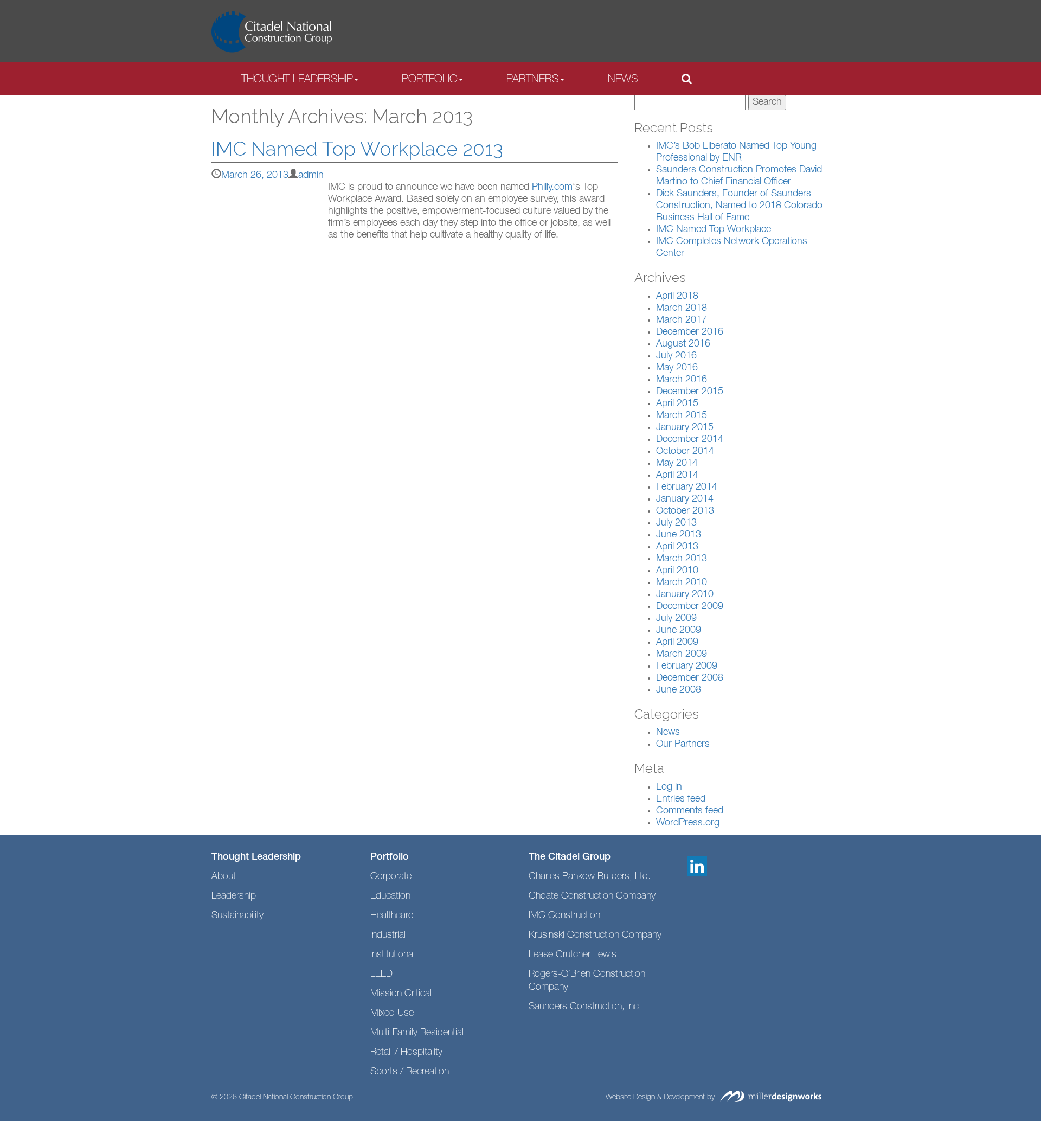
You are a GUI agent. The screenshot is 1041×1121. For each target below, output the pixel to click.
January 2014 (685, 499)
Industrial (388, 935)
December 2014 (689, 440)
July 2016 (676, 356)
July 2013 (676, 523)
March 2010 (681, 583)
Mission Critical (401, 994)
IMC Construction (564, 916)
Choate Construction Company (592, 896)
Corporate (391, 877)
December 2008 (689, 678)
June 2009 (678, 631)
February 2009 (686, 666)
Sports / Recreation (409, 1072)
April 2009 (677, 643)
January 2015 (685, 428)
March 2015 (681, 416)
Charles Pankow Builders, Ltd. (590, 877)
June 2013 (678, 535)
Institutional (392, 955)
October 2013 (685, 511)
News (668, 733)
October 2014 (685, 452)
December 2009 (689, 607)
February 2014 (686, 487)
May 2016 (677, 368)
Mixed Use (392, 1013)
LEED (381, 974)
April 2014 (677, 476)
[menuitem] (300, 79)
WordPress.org (687, 823)
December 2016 (689, 332)
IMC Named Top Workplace (713, 230)
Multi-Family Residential (417, 1033)
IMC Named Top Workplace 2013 (357, 148)
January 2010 (685, 595)
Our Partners (683, 745)
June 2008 (678, 690)
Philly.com (552, 188)
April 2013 (677, 547)
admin (311, 176)
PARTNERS (532, 80)
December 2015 (689, 392)
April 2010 (677, 571)
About (223, 877)
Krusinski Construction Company (595, 935)
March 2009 (681, 654)
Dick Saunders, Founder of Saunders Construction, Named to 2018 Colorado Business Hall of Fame (739, 206)
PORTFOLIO (430, 80)
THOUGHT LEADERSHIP (297, 80)
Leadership (233, 896)
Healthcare (391, 916)
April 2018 (677, 297)
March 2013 (681, 559)
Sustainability (237, 916)
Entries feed (680, 799)
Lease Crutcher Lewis (572, 955)
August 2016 (683, 344)
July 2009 (676, 619)
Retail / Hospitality (406, 1053)
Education (390, 896)
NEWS (623, 80)
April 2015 (677, 404)
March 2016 (681, 380)
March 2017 (681, 320)
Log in (669, 787)
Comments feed (689, 811)
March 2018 (681, 308)
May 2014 (677, 464)
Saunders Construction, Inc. (585, 1007)
